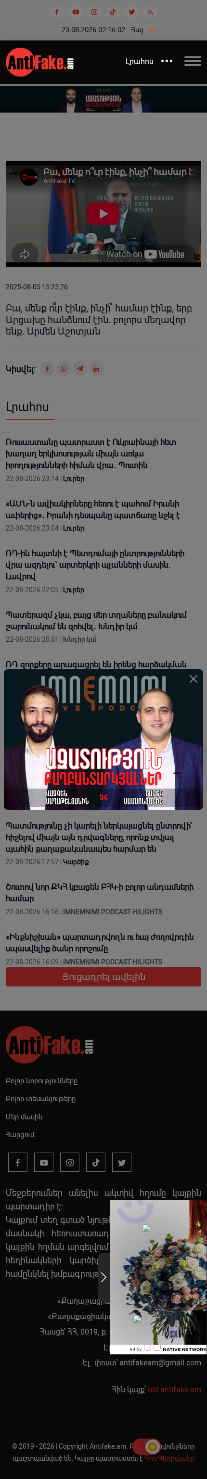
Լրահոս (140, 61)
